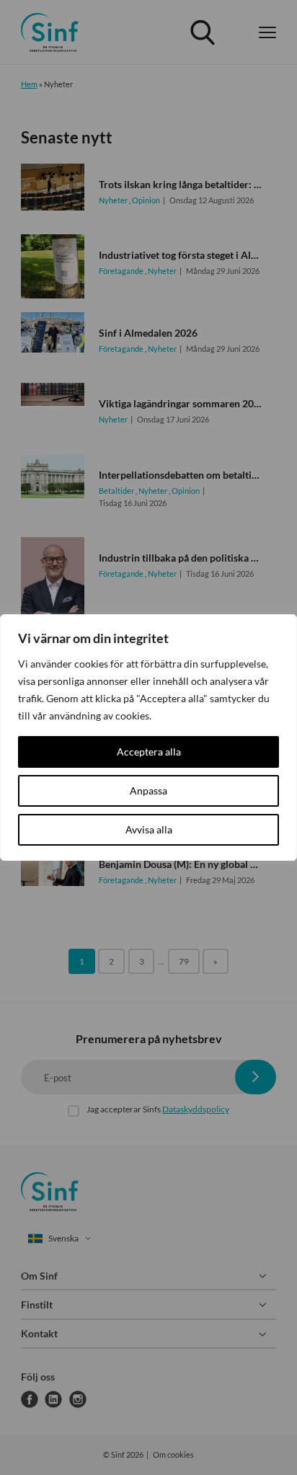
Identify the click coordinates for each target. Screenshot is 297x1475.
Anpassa (148, 790)
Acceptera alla (149, 751)
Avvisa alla (148, 829)
